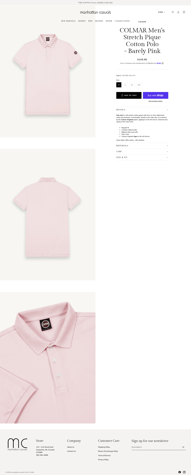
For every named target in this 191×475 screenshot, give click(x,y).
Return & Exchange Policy (108, 451)
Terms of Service (104, 455)
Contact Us (71, 451)
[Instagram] (184, 472)
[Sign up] (183, 447)
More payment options (155, 101)
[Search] (173, 12)
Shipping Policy (104, 447)
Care (119, 151)
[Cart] (184, 12)
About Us (70, 447)
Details (120, 110)
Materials (122, 146)
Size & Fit (122, 157)
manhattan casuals (18, 472)
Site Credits (30, 472)
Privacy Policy (103, 460)
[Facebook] (179, 472)
